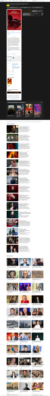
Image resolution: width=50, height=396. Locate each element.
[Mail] (1, 1)
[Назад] (40, 102)
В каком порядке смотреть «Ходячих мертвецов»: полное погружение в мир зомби (24, 128)
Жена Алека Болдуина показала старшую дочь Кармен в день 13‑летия (23, 247)
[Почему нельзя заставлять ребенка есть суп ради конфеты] (37, 363)
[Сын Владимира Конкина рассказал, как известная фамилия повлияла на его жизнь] (25, 313)
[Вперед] (41, 102)
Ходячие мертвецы (10, 115)
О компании (3, 395)
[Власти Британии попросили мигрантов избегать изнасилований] (12, 388)
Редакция (19, 395)
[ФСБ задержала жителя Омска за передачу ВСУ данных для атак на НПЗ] (25, 363)
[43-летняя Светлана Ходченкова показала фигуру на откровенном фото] (12, 363)
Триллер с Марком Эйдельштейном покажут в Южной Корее (24, 230)
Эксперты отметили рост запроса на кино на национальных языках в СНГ (24, 196)
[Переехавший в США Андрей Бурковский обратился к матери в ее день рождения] (25, 264)
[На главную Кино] (3, 1)
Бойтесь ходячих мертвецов (19, 116)
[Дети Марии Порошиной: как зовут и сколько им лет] (12, 276)
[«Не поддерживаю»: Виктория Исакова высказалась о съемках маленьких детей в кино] (25, 351)
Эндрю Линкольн (14, 66)
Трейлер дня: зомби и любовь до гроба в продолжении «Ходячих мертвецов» (23, 153)
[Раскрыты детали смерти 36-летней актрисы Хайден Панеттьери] (25, 301)
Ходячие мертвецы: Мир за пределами (37, 116)
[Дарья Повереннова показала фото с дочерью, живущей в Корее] (37, 338)
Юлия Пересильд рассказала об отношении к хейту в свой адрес (24, 213)
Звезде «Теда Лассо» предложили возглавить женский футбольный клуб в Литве (24, 179)
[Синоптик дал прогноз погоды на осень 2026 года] (12, 289)
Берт (15, 64)
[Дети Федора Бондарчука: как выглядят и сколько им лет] (25, 276)
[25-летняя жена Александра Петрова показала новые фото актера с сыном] (37, 313)
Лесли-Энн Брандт (17, 67)
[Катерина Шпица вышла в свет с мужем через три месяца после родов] (37, 326)
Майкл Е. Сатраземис (15, 65)
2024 (8, 31)
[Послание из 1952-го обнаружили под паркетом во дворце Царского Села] (37, 276)
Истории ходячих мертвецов (28, 116)
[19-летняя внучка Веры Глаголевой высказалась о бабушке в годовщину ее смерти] (37, 388)
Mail (1, 395)
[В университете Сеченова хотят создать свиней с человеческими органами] (37, 376)
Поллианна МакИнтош (15, 68)
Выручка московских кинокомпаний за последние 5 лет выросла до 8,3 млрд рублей (24, 222)
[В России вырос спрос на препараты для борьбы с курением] (25, 338)
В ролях (9, 66)
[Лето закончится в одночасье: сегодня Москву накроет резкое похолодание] (25, 326)
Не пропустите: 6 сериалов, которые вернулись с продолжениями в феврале (24, 145)
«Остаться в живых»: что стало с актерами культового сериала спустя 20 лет (24, 136)
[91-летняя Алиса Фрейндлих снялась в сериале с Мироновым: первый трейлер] (12, 301)
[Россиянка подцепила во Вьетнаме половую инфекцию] (37, 289)
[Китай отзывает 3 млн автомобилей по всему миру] (12, 326)
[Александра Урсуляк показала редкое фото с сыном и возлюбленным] (12, 376)
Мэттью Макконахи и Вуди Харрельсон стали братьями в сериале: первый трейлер (24, 239)
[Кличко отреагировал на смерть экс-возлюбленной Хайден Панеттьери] (12, 338)
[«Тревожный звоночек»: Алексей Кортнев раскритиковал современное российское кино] (25, 376)
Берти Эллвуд (14, 63)
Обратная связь (47, 395)
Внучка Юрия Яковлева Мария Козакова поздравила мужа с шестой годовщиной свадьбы (24, 170)
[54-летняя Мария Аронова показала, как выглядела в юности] (25, 388)
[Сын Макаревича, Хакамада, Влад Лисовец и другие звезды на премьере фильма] (37, 301)
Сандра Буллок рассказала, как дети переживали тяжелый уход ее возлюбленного (24, 204)
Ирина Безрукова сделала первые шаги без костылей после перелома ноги (24, 187)
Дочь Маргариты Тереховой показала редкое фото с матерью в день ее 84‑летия (24, 162)
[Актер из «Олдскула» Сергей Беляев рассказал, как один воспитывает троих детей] (12, 351)
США (12, 69)
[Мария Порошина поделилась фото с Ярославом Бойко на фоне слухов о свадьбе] (25, 289)
